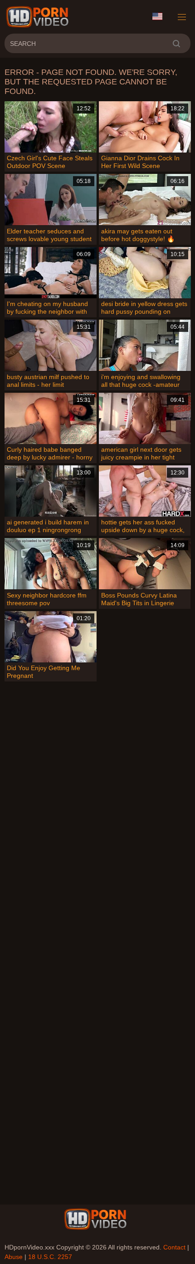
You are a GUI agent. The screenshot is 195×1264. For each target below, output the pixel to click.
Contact (174, 1247)
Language (160, 16)
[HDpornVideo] (39, 17)
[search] (176, 43)
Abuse (14, 1256)
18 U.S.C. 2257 (50, 1256)
